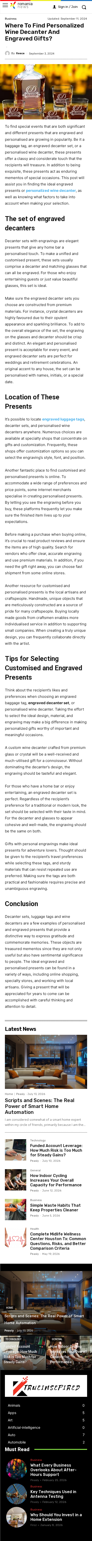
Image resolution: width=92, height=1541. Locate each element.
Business (10, 18)
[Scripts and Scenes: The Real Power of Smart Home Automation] (46, 1062)
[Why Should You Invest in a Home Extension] (16, 1517)
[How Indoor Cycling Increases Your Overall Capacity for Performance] (15, 1180)
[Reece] (8, 53)
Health (34, 1229)
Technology (38, 1140)
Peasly (20, 1094)
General (35, 1170)
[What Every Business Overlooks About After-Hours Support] (16, 1469)
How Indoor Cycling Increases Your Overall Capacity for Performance (56, 1180)
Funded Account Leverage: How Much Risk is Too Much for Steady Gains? (56, 1150)
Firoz (33, 1525)
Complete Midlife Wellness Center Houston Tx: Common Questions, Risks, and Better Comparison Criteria (58, 1241)
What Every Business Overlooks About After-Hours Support (53, 1470)
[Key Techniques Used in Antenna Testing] (16, 1494)
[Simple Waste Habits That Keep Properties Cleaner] (15, 1209)
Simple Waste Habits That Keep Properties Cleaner (55, 1207)
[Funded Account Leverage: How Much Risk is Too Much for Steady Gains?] (15, 1150)
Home (9, 1094)
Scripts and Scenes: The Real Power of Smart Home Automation (39, 1106)
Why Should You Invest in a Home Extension (56, 1517)
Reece (20, 53)
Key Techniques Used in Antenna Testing (53, 1494)
